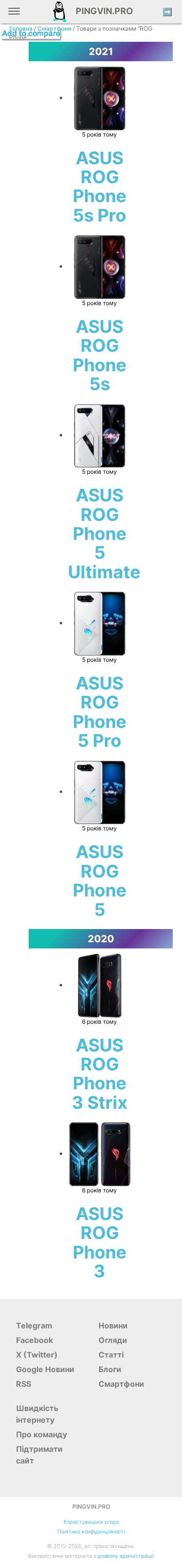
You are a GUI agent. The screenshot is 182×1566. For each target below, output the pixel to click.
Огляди (113, 1340)
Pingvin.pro (101, 11)
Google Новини (45, 1369)
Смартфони (121, 1384)
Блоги (110, 1369)
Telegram (34, 1325)
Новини (113, 1325)
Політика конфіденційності (91, 1532)
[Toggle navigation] (14, 14)
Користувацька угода (91, 1522)
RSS (23, 1384)
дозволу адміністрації (126, 1556)
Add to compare (31, 33)
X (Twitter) (37, 1354)
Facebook (34, 1340)
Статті (111, 1354)
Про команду (41, 1434)
